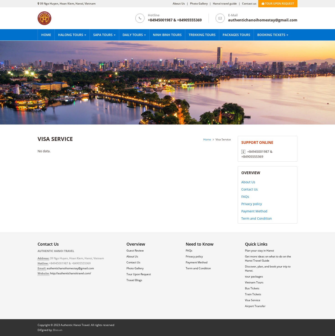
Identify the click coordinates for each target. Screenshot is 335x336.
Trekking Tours (202, 35)
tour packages (254, 276)
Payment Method (254, 211)
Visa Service (252, 300)
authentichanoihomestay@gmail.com (70, 268)
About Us (179, 3)
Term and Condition (256, 218)
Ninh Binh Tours (167, 35)
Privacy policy (251, 204)
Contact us (249, 3)
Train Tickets (253, 294)
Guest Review (135, 250)
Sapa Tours (103, 35)
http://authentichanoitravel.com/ (70, 273)
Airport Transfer (255, 306)
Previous (16, 83)
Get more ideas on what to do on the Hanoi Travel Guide (268, 258)
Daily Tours (133, 35)
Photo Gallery (199, 3)
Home (46, 35)
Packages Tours (236, 35)
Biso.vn (57, 330)
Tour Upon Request (138, 274)
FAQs (245, 196)
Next (319, 83)
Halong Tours (71, 35)
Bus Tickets (252, 288)
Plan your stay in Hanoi (259, 250)
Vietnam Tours (254, 282)
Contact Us (249, 189)
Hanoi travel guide (225, 3)
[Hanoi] (167, 82)
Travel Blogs (134, 280)
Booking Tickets (271, 35)
